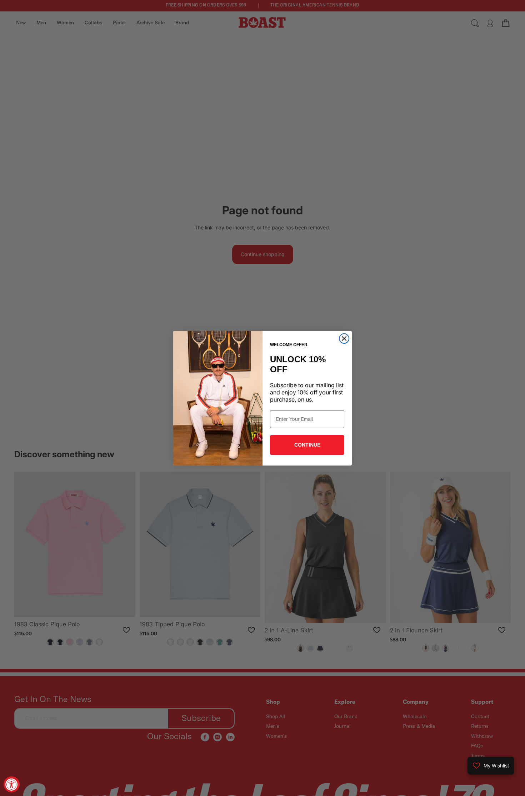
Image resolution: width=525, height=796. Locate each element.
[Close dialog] (344, 338)
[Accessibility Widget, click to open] (12, 784)
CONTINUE (307, 445)
